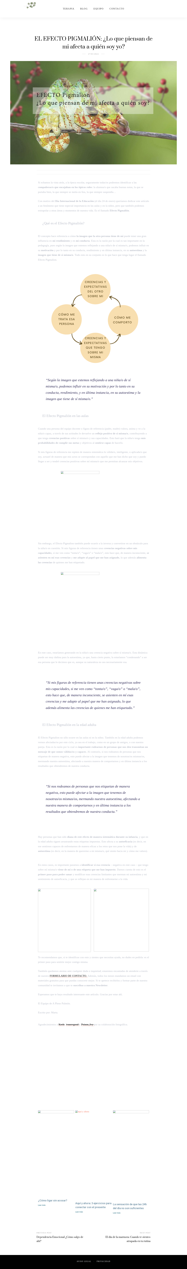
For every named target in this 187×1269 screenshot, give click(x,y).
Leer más (42, 1205)
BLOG (84, 8)
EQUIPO (99, 8)
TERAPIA (69, 8)
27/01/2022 (93, 54)
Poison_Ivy (87, 1024)
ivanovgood (72, 1024)
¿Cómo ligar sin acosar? (52, 1200)
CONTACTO (116, 8)
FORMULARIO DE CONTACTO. (69, 975)
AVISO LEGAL (84, 1261)
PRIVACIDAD (103, 1261)
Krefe (62, 1024)
